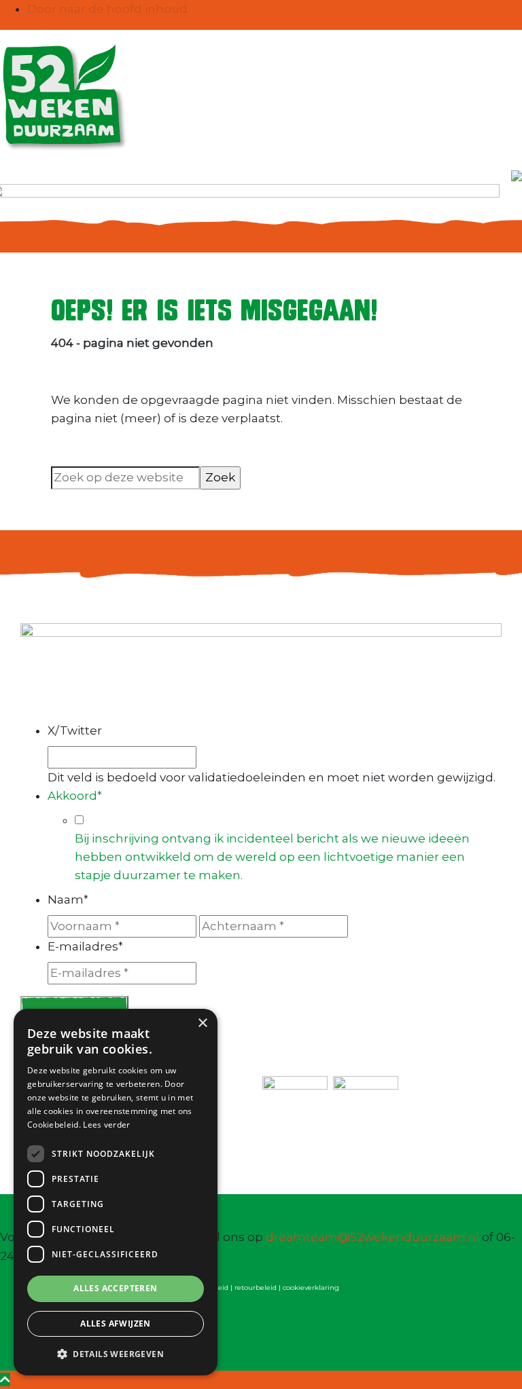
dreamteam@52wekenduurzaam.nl (372, 1237)
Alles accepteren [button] (115, 1288)
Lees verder (106, 1124)
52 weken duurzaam (17, 43)
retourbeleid (255, 1287)
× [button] (202, 1023)
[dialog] (116, 1192)
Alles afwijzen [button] (115, 1323)
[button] (115, 1354)
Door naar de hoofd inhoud (107, 9)
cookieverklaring (311, 1287)
